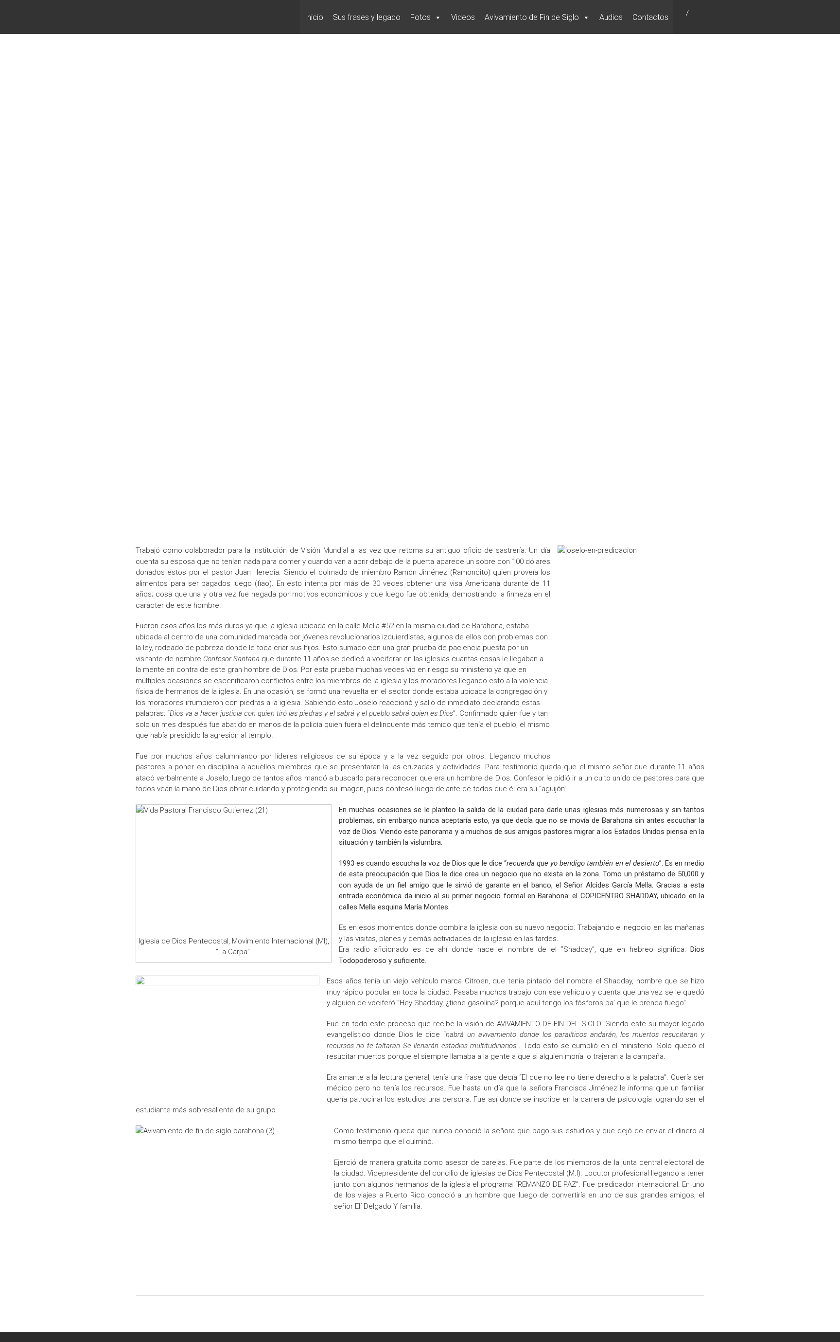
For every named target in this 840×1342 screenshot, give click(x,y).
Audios (611, 17)
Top (816, 1318)
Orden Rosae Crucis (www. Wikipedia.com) (325, 116)
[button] (437, 17)
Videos (463, 17)
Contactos (650, 17)
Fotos (420, 17)
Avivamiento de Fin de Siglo (532, 17)
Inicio (314, 17)
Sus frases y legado (367, 17)
